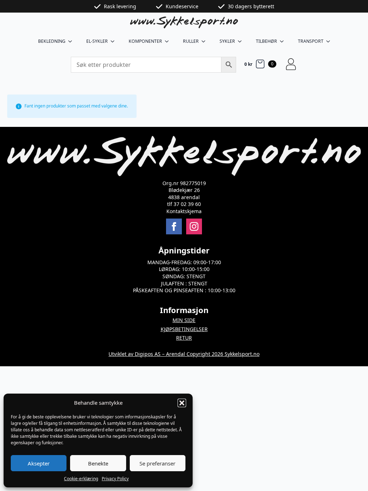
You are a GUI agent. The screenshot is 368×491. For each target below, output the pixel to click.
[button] (181, 403)
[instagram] (194, 226)
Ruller (191, 41)
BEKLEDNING (51, 41)
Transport (310, 41)
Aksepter (39, 463)
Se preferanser (157, 463)
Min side (184, 320)
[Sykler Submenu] (242, 41)
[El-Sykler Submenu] (114, 41)
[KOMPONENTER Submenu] (169, 41)
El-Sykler (97, 41)
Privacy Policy (115, 479)
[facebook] (174, 226)
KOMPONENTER (145, 41)
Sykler (227, 41)
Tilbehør (266, 41)
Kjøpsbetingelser (184, 329)
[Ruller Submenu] (205, 41)
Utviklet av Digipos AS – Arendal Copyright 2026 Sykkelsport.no (184, 353)
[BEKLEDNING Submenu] (72, 41)
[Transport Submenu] (330, 41)
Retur (184, 337)
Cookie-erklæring (81, 479)
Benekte (98, 463)
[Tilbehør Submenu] (284, 41)
